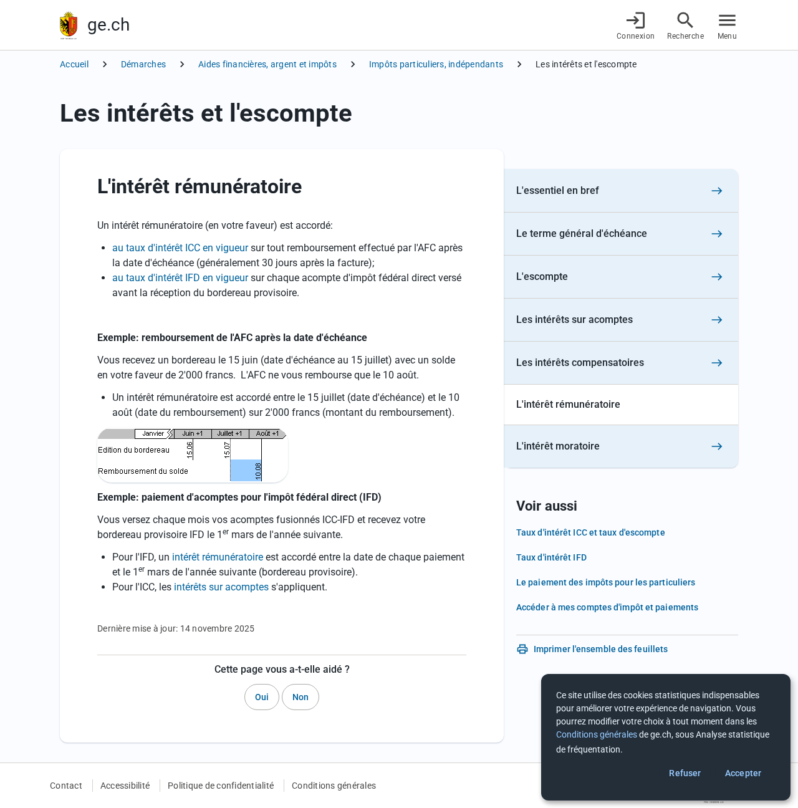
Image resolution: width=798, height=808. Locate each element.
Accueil (74, 64)
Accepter (743, 773)
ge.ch (108, 24)
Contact (66, 786)
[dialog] (666, 737)
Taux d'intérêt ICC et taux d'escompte (590, 532)
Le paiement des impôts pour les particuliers (605, 582)
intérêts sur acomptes (221, 587)
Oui (262, 697)
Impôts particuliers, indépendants (436, 64)
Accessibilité (125, 786)
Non (300, 697)
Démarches (143, 64)
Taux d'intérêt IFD (551, 557)
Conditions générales (334, 786)
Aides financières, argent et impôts (267, 64)
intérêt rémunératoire (217, 557)
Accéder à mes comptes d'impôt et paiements (607, 607)
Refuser (685, 773)
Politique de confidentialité (221, 786)
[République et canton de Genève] (68, 25)
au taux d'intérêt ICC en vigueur (180, 248)
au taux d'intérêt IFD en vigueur (180, 278)
